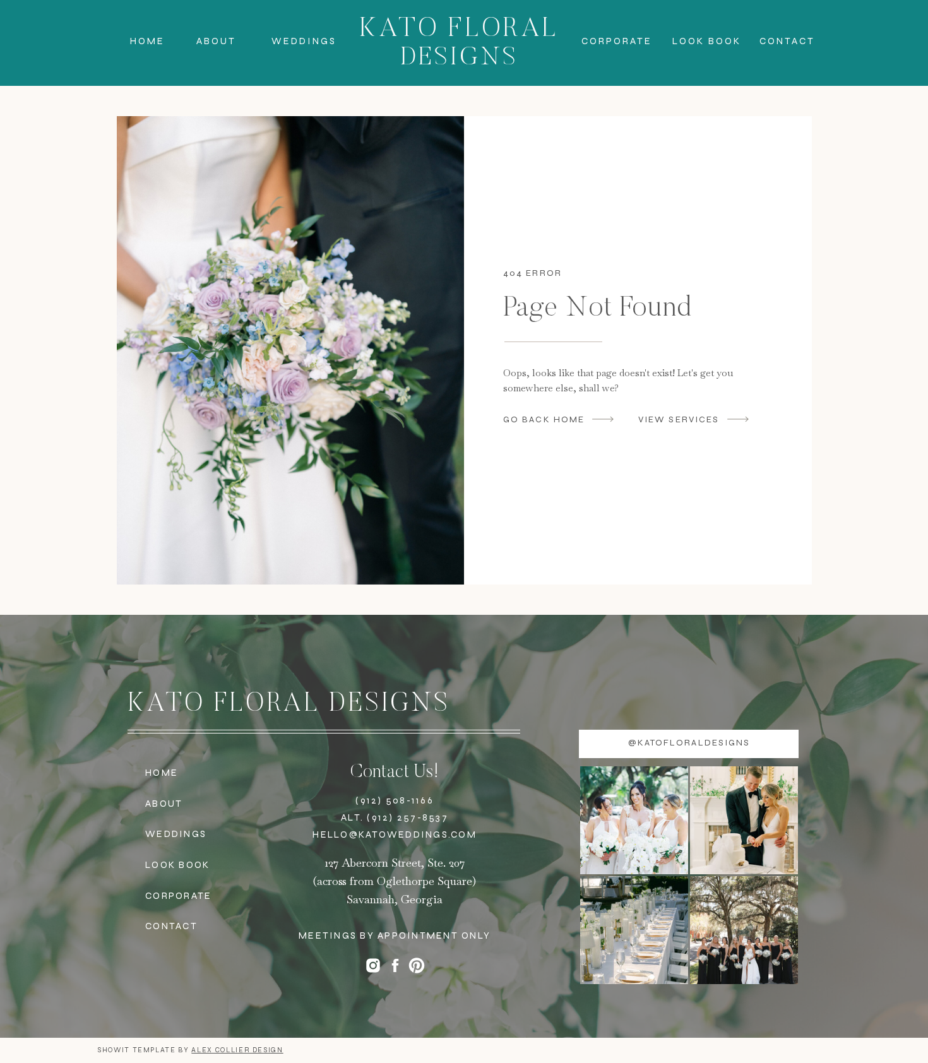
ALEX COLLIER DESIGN (237, 1050)
